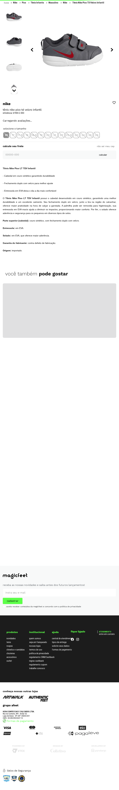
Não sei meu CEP (106, 173)
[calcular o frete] (103, 182)
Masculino (36, 2)
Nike (47, 2)
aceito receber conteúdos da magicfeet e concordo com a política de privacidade (43, 606)
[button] (6, 162)
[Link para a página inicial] (6, 2)
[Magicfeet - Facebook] (72, 640)
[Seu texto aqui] (98, 751)
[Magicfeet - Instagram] (77, 640)
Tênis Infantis (19, 2)
